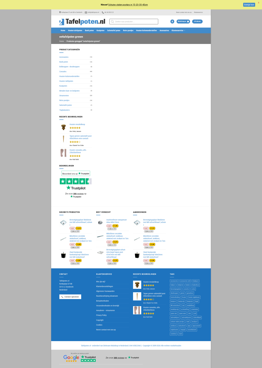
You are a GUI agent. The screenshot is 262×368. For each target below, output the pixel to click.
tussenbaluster (192, 330)
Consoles (62, 71)
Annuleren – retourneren (105, 310)
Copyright (99, 320)
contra (193, 289)
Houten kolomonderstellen (146, 30)
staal (187, 322)
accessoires (174, 281)
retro (189, 313)
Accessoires (164, 30)
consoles (186, 289)
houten (184, 297)
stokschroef (181, 326)
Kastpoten (100, 30)
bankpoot (196, 281)
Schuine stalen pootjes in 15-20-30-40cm (128, 4)
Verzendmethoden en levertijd (107, 306)
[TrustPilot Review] (88, 358)
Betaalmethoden (102, 301)
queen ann (174, 313)
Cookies (99, 325)
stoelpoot (194, 322)
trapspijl (183, 330)
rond (194, 313)
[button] (172, 21)
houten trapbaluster (194, 297)
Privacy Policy (101, 315)
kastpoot (173, 301)
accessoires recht (185, 281)
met (183, 305)
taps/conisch (196, 326)
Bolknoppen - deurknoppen (69, 67)
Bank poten (89, 30)
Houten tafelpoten (75, 30)
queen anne (182, 313)
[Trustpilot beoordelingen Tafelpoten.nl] (75, 184)
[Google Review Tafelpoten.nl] (71, 358)
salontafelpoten (186, 317)
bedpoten (180, 285)
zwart (180, 334)
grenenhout (190, 293)
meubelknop (190, 305)
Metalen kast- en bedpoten (69, 91)
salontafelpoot (175, 317)
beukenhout (195, 285)
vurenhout (173, 334)
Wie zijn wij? (100, 282)
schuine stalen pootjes (177, 322)
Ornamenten (64, 95)
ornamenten (194, 309)
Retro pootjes (128, 30)
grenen (182, 293)
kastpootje (181, 301)
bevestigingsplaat (176, 289)
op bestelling (185, 309)
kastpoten (190, 301)
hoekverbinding (175, 297)
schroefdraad (197, 317)
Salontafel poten (113, 30)
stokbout (173, 326)
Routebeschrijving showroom (107, 296)
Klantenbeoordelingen (104, 286)
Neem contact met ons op (183, 12)
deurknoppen (174, 293)
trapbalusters (174, 330)
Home (63, 30)
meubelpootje (175, 309)
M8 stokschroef (175, 305)
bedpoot (173, 285)
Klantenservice (198, 12)
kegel (196, 301)
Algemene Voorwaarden (105, 291)
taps (189, 326)
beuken (188, 285)
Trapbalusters (64, 110)
